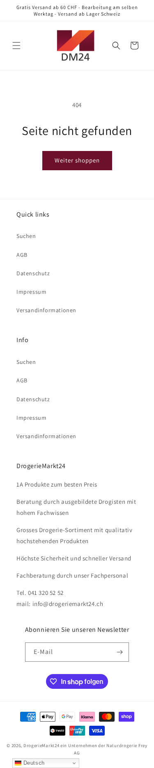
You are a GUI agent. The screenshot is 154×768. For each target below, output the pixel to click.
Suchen (26, 236)
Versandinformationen (46, 310)
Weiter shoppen (77, 160)
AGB (22, 254)
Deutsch (33, 763)
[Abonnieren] (119, 652)
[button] (16, 46)
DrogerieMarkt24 (41, 745)
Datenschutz (33, 273)
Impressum (31, 291)
